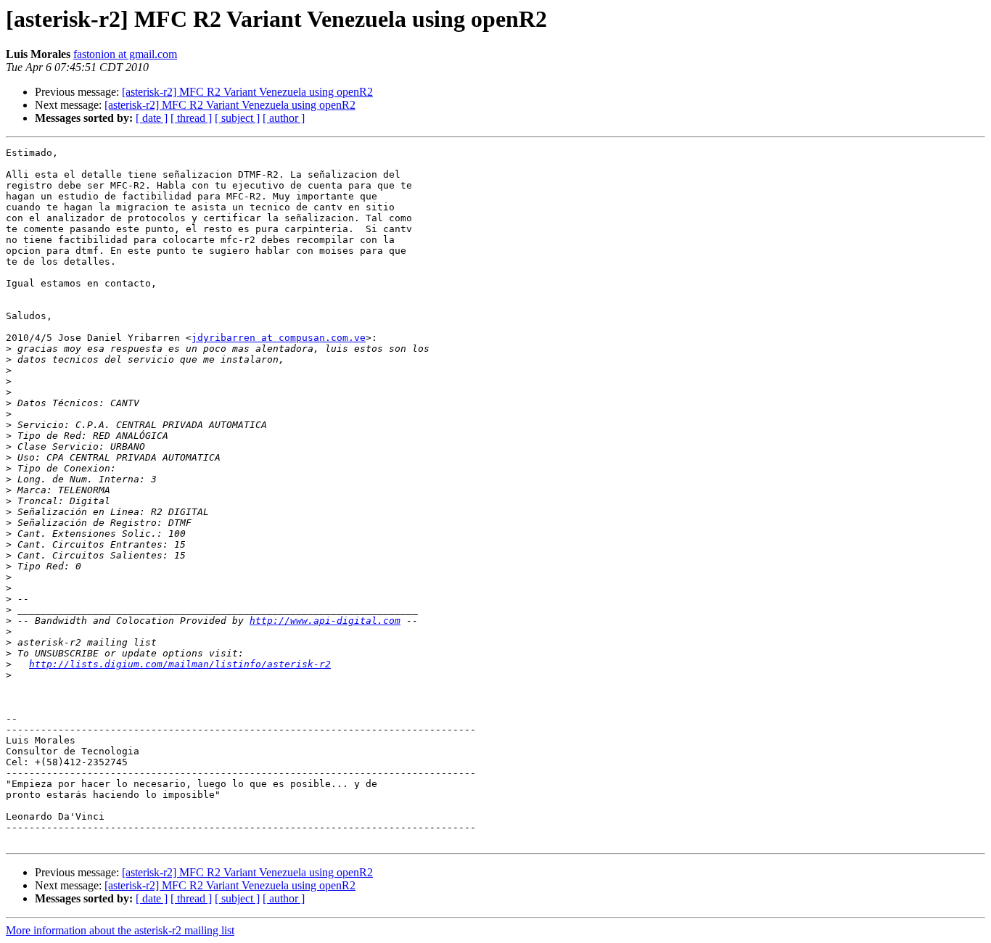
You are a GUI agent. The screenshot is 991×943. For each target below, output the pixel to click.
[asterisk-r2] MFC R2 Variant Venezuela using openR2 (247, 92)
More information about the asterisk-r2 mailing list (120, 930)
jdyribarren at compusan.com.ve (279, 337)
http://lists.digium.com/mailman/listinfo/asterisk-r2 (180, 664)
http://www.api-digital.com (325, 620)
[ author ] (284, 118)
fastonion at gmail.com (125, 54)
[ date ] (152, 118)
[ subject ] (237, 118)
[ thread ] (191, 118)
